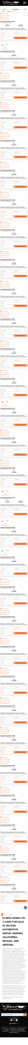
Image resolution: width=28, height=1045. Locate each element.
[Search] (25, 1014)
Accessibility (13, 1028)
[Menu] (24, 3)
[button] (25, 907)
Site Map (6, 1029)
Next (10, 914)
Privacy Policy (22, 1028)
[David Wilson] (11, 3)
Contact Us (4, 1028)
